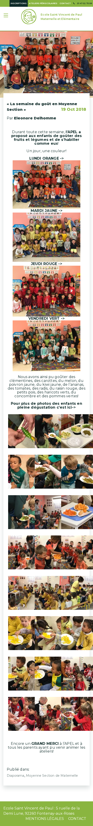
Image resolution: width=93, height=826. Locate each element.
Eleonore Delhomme (35, 118)
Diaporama (15, 776)
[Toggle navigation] (6, 15)
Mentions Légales (45, 819)
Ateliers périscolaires (43, 3)
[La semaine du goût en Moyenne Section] (46, 64)
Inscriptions (19, 3)
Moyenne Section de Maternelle (52, 776)
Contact (65, 3)
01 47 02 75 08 (84, 3)
